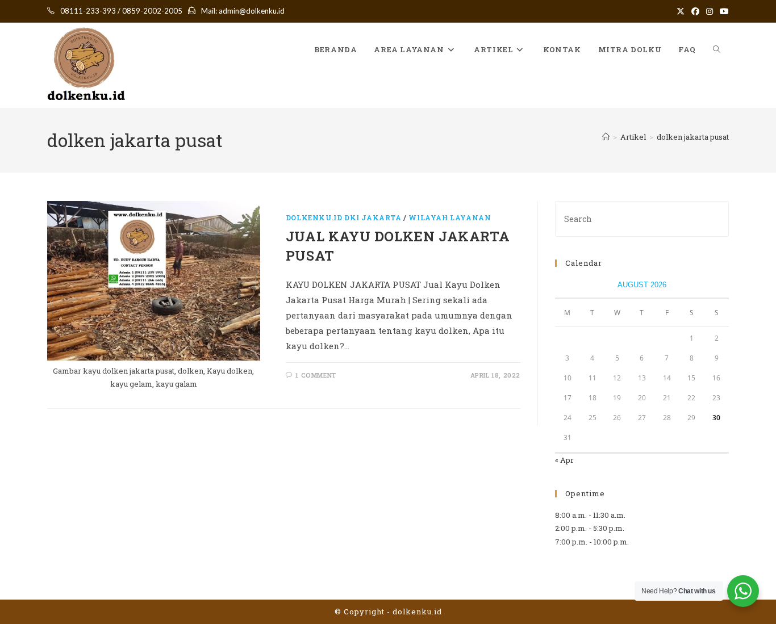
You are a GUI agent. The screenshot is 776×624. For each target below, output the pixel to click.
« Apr (564, 460)
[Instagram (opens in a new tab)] (709, 11)
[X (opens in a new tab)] (680, 11)
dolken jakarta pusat (693, 137)
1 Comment (315, 375)
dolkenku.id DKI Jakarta (344, 217)
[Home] (606, 137)
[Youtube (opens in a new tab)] (722, 11)
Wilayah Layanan (449, 217)
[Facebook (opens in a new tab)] (695, 11)
